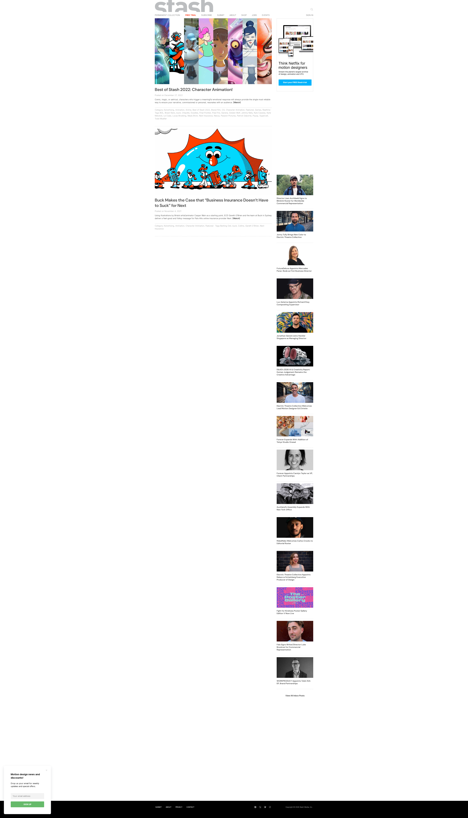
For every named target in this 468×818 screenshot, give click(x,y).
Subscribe (206, 15)
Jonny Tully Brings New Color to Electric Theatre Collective (291, 235)
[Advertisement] (213, 256)
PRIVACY (179, 807)
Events (266, 15)
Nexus (217, 115)
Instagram (255, 807)
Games (258, 110)
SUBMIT (158, 807)
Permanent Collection (167, 15)
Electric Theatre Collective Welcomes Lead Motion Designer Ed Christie (294, 407)
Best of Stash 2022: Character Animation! (194, 89)
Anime (188, 110)
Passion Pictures (228, 115)
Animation (179, 110)
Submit (220, 15)
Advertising (169, 110)
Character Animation (235, 110)
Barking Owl (225, 226)
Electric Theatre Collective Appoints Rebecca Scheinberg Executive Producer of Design (294, 577)
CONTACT (190, 807)
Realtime (266, 110)
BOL (162, 113)
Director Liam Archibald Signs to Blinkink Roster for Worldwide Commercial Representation (292, 201)
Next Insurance (206, 115)
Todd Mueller (161, 118)
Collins (241, 226)
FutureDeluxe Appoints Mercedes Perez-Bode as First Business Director (294, 269)
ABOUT (168, 807)
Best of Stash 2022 (201, 110)
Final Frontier (205, 113)
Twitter (260, 807)
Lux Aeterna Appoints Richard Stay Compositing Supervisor (293, 303)
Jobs (254, 15)
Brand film (216, 110)
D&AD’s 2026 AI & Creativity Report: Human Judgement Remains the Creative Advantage (293, 372)
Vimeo (265, 807)
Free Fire (216, 113)
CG (223, 110)
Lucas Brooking (179, 115)
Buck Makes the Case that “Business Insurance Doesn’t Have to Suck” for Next (211, 202)
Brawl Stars (170, 113)
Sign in (309, 15)
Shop (244, 15)
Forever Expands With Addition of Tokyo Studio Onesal (292, 440)
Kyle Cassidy (259, 113)
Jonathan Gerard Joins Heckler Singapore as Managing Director (291, 337)
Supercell (263, 115)
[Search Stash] (311, 9)
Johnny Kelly (247, 113)
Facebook (269, 807)
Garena (224, 113)
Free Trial (190, 15)
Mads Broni (193, 115)
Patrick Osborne (244, 115)
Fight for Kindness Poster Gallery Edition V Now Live (292, 612)
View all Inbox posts (295, 695)
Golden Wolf (234, 113)
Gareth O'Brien (252, 226)
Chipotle (186, 113)
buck (178, 113)
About (232, 15)
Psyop (255, 115)
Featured (250, 110)
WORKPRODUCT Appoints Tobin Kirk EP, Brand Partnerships (294, 682)
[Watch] (237, 102)
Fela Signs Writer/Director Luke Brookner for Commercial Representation (291, 647)
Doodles (194, 113)
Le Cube (167, 115)
